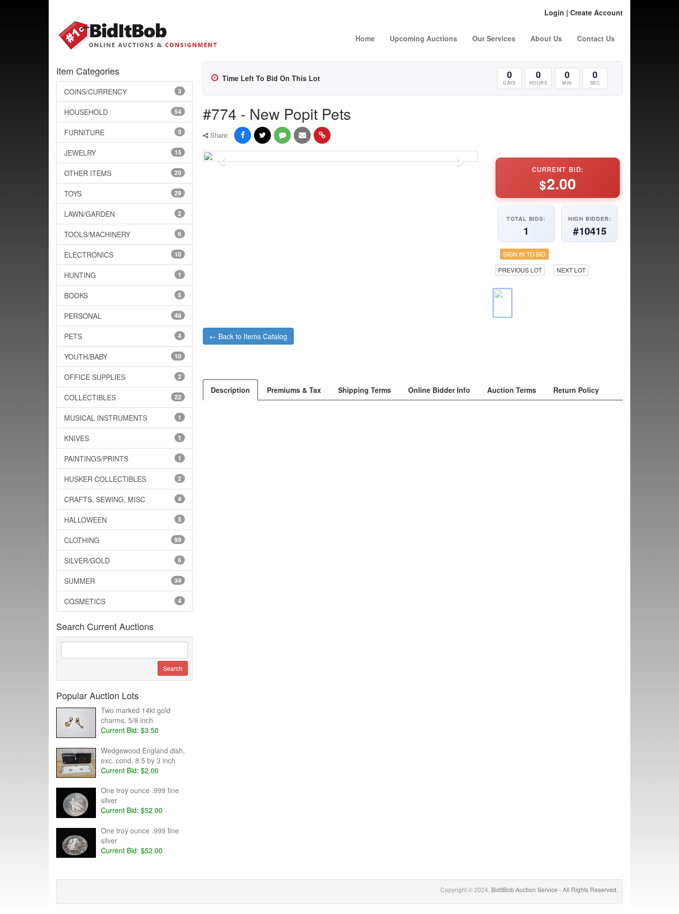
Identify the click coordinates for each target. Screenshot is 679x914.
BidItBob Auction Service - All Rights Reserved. (554, 889)
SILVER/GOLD (122, 560)
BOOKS (122, 295)
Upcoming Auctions (423, 38)
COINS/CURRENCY (122, 91)
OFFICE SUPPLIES (122, 377)
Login (554, 12)
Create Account (596, 12)
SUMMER (122, 581)
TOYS (122, 193)
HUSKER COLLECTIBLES (122, 479)
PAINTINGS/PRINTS (122, 458)
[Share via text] (282, 135)
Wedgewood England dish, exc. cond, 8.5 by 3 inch (143, 755)
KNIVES (122, 438)
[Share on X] (262, 135)
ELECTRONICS (122, 255)
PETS (122, 336)
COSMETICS (122, 601)
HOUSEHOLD (122, 112)
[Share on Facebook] (242, 135)
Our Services (493, 38)
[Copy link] (322, 135)
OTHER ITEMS (122, 173)
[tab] (230, 389)
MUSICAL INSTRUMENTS (122, 418)
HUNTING (122, 275)
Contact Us (596, 38)
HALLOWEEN (122, 520)
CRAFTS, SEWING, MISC (122, 499)
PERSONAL (122, 316)
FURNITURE (122, 132)
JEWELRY (122, 153)
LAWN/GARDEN (122, 214)
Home (365, 38)
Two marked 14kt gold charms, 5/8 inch (135, 715)
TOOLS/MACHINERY (122, 234)
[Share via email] (302, 135)
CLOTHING (122, 540)
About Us (546, 38)
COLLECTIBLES (122, 397)
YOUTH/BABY (122, 357)
